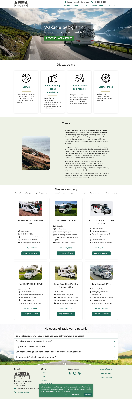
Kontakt (112, 5)
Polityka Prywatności (73, 394)
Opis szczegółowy (30, 253)
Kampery (85, 5)
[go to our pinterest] (79, 373)
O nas (76, 5)
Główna (67, 5)
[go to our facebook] (70, 373)
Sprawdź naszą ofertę (59, 38)
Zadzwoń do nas (106, 369)
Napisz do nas (106, 373)
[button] (66, 336)
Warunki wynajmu (99, 5)
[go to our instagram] (74, 373)
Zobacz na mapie (106, 377)
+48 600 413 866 (23, 392)
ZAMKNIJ (88, 394)
